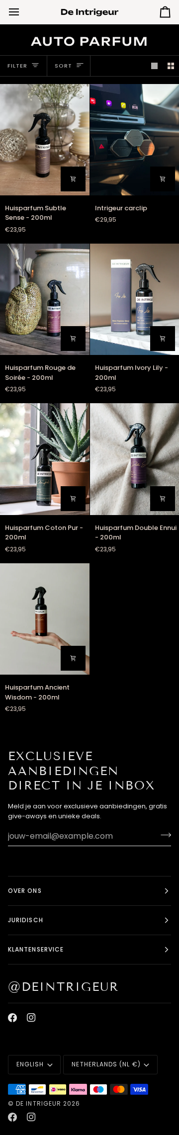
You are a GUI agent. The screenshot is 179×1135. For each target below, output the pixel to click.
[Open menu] (23, 12)
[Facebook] (12, 1017)
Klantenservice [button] (36, 949)
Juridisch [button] (25, 920)
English (30, 1064)
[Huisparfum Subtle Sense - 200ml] (45, 139)
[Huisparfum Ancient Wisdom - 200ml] (45, 619)
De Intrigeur (38, 1103)
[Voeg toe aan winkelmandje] (73, 179)
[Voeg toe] (162, 179)
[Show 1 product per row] (154, 66)
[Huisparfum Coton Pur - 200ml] (45, 459)
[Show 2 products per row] (171, 66)
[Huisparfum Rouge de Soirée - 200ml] (45, 299)
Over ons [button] (25, 890)
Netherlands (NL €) (106, 1064)
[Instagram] (31, 1017)
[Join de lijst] (163, 835)
